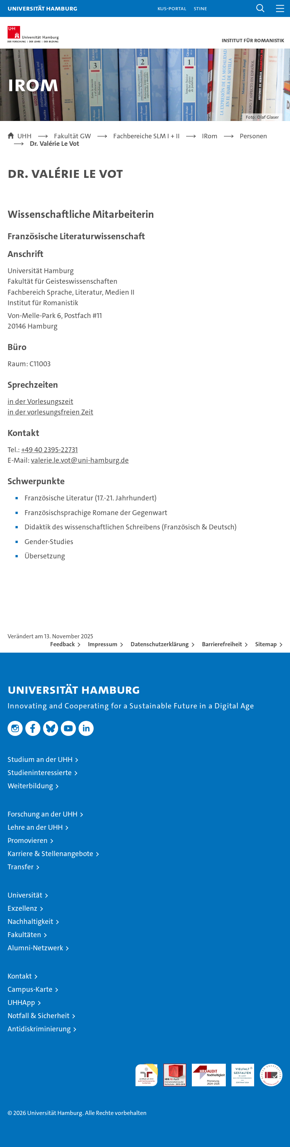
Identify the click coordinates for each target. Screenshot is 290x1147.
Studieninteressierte (40, 772)
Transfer (21, 867)
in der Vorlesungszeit (40, 401)
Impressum (102, 644)
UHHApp (21, 1002)
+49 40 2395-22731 (49, 449)
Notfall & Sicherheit (38, 1015)
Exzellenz (22, 908)
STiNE (200, 8)
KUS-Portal (171, 8)
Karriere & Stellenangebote (50, 853)
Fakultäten (24, 934)
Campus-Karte (30, 989)
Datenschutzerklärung (160, 644)
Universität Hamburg (42, 8)
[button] (260, 8)
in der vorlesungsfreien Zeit (50, 412)
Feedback (62, 644)
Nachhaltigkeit (30, 921)
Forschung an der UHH (42, 814)
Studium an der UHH (40, 759)
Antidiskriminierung (39, 1029)
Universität (25, 895)
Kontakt (20, 976)
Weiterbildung (30, 786)
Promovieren (28, 840)
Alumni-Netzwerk (35, 948)
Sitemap (266, 644)
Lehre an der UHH (35, 827)
